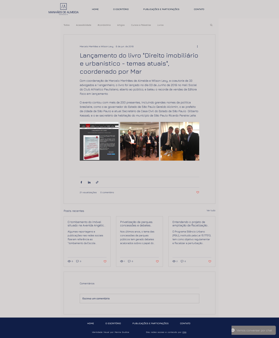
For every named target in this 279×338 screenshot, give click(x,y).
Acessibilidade (83, 25)
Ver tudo (211, 210)
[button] (211, 25)
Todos (67, 25)
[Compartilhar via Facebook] (81, 182)
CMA (184, 332)
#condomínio (104, 25)
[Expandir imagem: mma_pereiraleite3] (179, 141)
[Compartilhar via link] (97, 182)
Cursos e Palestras (141, 25)
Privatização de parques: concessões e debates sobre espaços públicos (136, 223)
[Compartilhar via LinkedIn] (89, 182)
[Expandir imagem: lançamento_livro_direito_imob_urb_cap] (99, 141)
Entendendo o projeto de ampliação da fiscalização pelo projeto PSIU (189, 223)
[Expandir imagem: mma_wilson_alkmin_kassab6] (139, 141)
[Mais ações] (197, 46)
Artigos (121, 25)
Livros (160, 25)
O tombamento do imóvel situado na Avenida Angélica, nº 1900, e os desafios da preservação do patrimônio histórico (87, 223)
